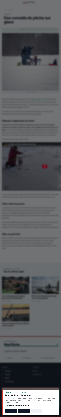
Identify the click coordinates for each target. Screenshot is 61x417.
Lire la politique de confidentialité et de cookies (17, 405)
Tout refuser (11, 411)
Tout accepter (24, 411)
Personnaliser (36, 411)
